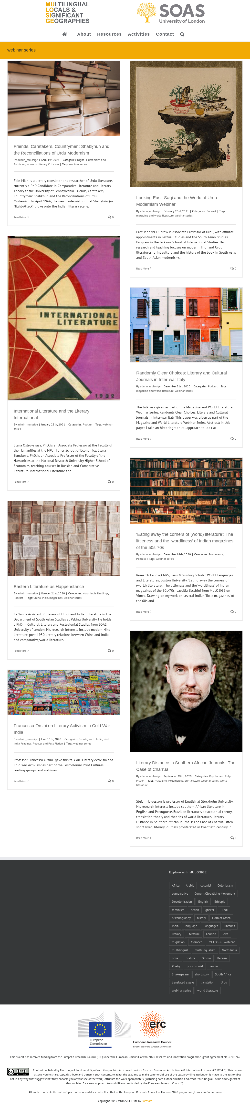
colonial (205, 885)
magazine (161, 780)
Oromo (206, 958)
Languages (211, 926)
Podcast (211, 211)
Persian (222, 958)
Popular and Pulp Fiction (48, 743)
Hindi (224, 910)
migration (178, 942)
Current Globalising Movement (215, 893)
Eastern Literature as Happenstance (49, 586)
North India (95, 739)
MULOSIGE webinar (222, 942)
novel (175, 958)
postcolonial (195, 966)
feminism (178, 910)
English (203, 901)
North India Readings (95, 593)
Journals (32, 164)
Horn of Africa (221, 918)
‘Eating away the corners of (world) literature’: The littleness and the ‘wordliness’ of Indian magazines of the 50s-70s (184, 541)
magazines (55, 598)
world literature (207, 990)
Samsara (147, 1101)
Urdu (224, 982)
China (37, 598)
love (225, 934)
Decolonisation (182, 901)
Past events (215, 554)
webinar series (78, 164)
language (191, 926)
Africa (175, 885)
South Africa (223, 974)
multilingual (180, 950)
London (211, 934)
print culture (192, 780)
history (201, 918)
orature (190, 958)
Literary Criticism (48, 164)
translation (207, 982)
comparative (180, 893)
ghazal (209, 910)
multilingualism (205, 950)
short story (202, 974)
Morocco (196, 942)
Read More (20, 217)
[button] (182, 33)
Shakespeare (180, 974)
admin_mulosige (28, 160)
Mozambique (175, 780)
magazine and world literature (155, 215)
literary (176, 934)
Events (83, 739)
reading (214, 966)
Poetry (176, 966)
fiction (195, 910)
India (45, 598)
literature (194, 934)
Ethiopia (219, 901)
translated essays (183, 982)
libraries (229, 926)
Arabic (190, 885)
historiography (181, 918)
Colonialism (225, 885)
